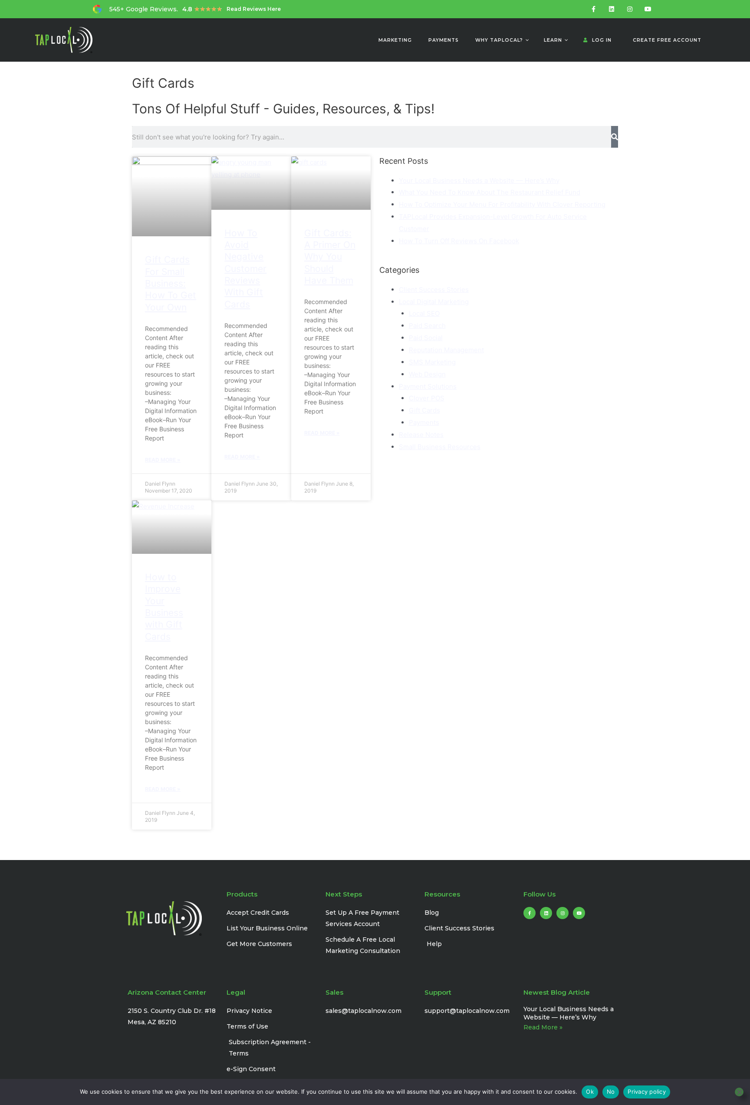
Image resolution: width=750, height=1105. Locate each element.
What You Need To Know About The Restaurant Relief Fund (489, 192)
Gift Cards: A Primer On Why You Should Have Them (329, 257)
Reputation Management (446, 350)
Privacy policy (647, 1091)
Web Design (427, 374)
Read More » (163, 460)
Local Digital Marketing (434, 302)
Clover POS (426, 398)
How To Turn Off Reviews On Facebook (459, 241)
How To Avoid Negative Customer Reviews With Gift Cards (245, 269)
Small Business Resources (439, 447)
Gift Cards (424, 410)
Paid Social (426, 338)
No (611, 1091)
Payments (424, 422)
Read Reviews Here (254, 9)
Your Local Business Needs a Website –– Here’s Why (479, 180)
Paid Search (427, 325)
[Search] (614, 137)
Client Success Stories (434, 289)
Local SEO (424, 313)
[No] (739, 1092)
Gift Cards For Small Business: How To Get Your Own (170, 283)
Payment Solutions (428, 386)
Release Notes (421, 434)
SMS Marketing (432, 362)
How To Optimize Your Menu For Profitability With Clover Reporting (502, 204)
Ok (590, 1091)
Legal (236, 992)
